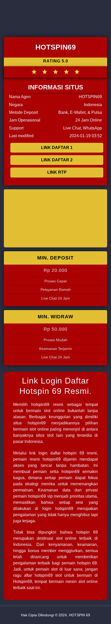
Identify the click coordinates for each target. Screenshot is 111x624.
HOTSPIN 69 (79, 615)
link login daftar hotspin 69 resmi (63, 453)
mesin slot (75, 581)
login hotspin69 (57, 508)
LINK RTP (57, 172)
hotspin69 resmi (47, 404)
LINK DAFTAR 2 (57, 160)
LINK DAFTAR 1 (57, 147)
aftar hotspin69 (38, 575)
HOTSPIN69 (90, 97)
